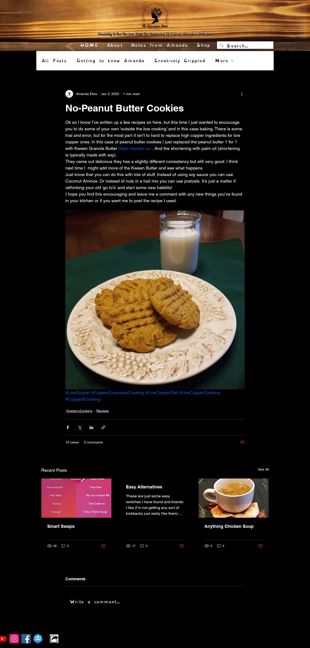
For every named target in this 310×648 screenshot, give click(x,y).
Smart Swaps (61, 526)
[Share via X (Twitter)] (79, 427)
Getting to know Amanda (110, 60)
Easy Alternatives (144, 486)
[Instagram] (14, 638)
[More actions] (242, 94)
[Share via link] (103, 427)
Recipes (102, 411)
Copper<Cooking (79, 411)
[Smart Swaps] (76, 498)
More (221, 60)
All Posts (54, 60)
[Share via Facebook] (67, 427)
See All (263, 469)
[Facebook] (26, 638)
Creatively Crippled (179, 60)
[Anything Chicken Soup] (234, 498)
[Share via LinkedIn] (91, 427)
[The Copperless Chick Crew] (38, 638)
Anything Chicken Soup (229, 526)
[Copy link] (54, 638)
